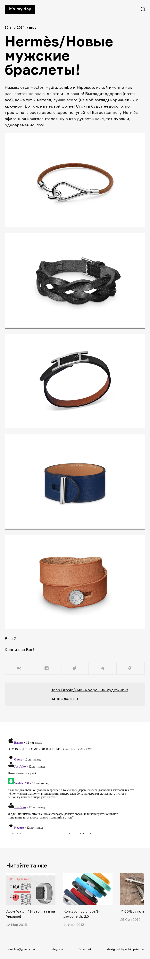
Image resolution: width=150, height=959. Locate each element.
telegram (56, 949)
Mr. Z (33, 27)
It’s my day (20, 8)
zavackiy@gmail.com (20, 949)
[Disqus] (72, 785)
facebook (85, 949)
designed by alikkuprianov (125, 949)
